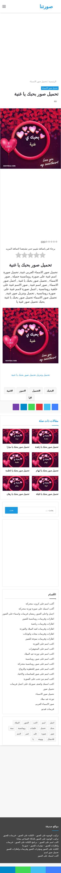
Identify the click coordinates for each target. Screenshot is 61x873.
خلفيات (33, 728)
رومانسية (22, 728)
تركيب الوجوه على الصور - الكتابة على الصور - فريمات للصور (31, 835)
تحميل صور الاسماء (38, 81)
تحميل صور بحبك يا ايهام (47, 470)
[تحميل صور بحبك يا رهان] (16, 483)
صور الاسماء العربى (44, 704)
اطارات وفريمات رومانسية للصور (38, 618)
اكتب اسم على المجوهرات (41, 649)
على (35, 733)
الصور (26, 722)
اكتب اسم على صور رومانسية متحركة (36, 664)
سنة (12, 728)
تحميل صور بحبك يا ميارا (18, 446)
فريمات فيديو (47, 709)
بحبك (49, 390)
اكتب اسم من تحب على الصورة (39, 679)
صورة (43, 733)
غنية (9, 390)
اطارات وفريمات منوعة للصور (39, 638)
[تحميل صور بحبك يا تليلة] (45, 483)
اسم (43, 722)
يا (29, 397)
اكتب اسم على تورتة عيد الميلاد (39, 654)
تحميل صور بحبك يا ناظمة (17, 470)
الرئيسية (53, 81)
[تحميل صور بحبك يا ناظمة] (16, 459)
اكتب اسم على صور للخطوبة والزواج (36, 669)
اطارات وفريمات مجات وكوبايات (38, 633)
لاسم (19, 733)
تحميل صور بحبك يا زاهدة (46, 446)
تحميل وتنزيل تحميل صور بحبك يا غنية (30, 374)
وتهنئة (40, 739)
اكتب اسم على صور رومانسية (40, 659)
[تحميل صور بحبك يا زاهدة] (45, 436)
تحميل (35, 390)
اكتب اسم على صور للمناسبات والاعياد (36, 674)
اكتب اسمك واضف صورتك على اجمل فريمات (32, 684)
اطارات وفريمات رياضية (42, 623)
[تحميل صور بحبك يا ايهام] (45, 459)
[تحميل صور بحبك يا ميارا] (16, 436)
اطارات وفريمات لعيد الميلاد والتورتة (37, 628)
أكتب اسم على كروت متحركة (40, 603)
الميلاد (17, 722)
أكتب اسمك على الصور (48, 855)
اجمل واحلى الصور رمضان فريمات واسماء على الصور (28, 613)
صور (21, 390)
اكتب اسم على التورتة (43, 643)
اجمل (52, 722)
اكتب (35, 722)
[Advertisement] (30, 46)
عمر (27, 733)
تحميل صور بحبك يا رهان (18, 494)
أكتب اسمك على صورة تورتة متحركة (36, 608)
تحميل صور (48, 689)
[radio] (43, 255)
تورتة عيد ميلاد (47, 699)
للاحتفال (50, 739)
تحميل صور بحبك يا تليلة (47, 494)
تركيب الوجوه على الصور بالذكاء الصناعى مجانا (38, 838)
